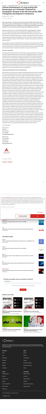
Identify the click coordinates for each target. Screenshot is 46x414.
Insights (25, 328)
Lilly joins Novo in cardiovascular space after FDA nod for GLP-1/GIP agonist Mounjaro (17, 229)
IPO (3, 261)
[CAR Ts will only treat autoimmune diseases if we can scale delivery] (41, 249)
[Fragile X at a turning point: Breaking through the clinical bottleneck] (12, 303)
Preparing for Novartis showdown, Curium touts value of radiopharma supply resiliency (17, 270)
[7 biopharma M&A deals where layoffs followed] (12, 321)
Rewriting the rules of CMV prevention (31, 311)
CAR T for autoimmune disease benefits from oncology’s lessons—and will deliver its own (18, 240)
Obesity (3, 254)
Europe (10, 161)
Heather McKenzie (5, 230)
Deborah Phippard (5, 242)
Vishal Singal (4, 249)
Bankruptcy (4, 220)
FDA (3, 227)
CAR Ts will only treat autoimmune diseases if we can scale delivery (14, 248)
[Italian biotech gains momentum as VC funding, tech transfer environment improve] (34, 321)
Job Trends (4, 328)
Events (4, 161)
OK (37, 216)
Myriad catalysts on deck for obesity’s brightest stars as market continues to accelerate (17, 255)
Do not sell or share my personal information (22, 216)
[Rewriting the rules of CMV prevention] (34, 303)
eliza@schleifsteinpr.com (7, 143)
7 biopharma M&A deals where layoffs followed (11, 329)
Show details (40, 212)
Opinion (3, 239)
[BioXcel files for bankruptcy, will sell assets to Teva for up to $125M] (41, 222)
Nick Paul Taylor (4, 271)
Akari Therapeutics (32, 30)
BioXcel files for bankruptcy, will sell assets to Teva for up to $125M (14, 221)
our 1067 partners (8, 197)
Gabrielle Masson (5, 264)
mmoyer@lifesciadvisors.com (8, 134)
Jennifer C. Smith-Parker (15, 313)
